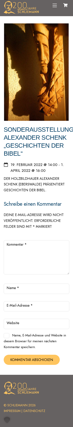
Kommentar (17, 244)
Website (13, 323)
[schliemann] (21, 12)
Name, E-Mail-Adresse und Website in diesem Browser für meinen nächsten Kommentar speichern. (35, 341)
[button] (7, 420)
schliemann (17, 405)
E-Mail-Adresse (20, 305)
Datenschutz (34, 411)
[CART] (65, 5)
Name (13, 287)
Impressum (12, 411)
